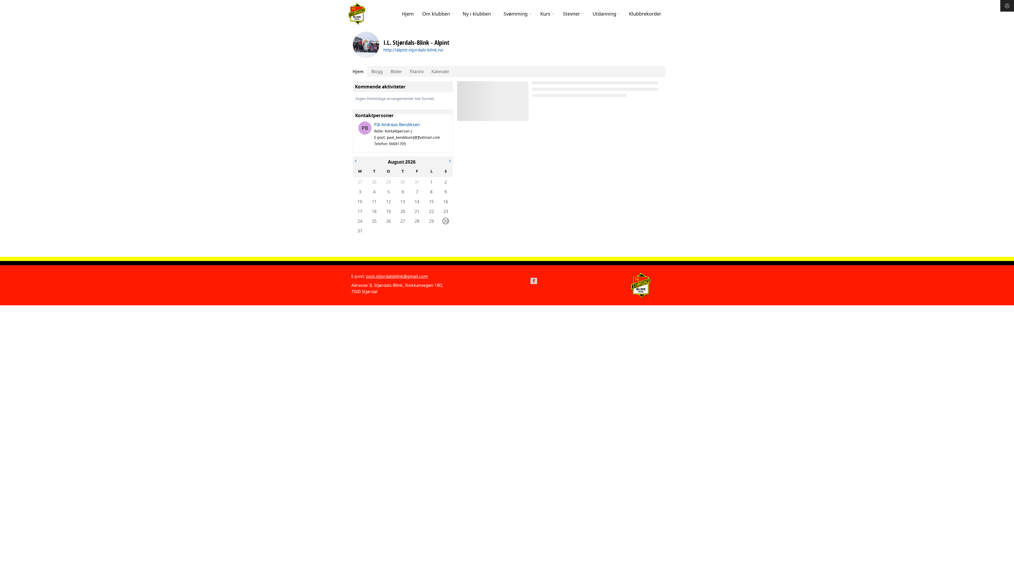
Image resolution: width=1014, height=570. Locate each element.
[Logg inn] (1007, 6)
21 (417, 211)
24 (360, 221)
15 (431, 202)
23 (445, 211)
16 (445, 202)
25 (374, 221)
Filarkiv (417, 71)
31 (417, 182)
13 (402, 202)
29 (388, 182)
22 (431, 211)
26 (388, 221)
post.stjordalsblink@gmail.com (397, 276)
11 (374, 202)
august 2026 (402, 162)
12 (388, 202)
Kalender (440, 71)
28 (374, 182)
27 (360, 182)
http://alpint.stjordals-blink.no (413, 50)
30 (402, 182)
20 (402, 211)
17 (360, 211)
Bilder (396, 71)
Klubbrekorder (645, 14)
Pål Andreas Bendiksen (397, 124)
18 (374, 211)
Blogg (377, 71)
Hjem (408, 14)
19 (388, 211)
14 (417, 202)
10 (360, 202)
